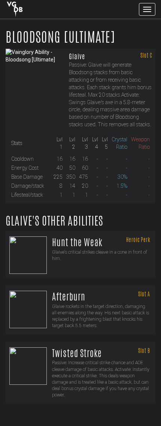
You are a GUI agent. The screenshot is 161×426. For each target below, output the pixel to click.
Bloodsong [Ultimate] (60, 37)
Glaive (77, 56)
